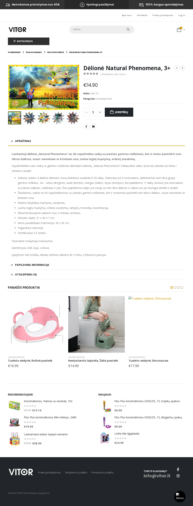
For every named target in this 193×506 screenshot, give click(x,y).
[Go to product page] (36, 324)
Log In (181, 15)
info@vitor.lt (157, 476)
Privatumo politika (102, 472)
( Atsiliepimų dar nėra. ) (113, 74)
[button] (9, 87)
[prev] (176, 68)
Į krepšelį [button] (58, 302)
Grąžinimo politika (76, 472)
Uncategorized (104, 98)
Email (93, 126)
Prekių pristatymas (162, 15)
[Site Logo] (17, 29)
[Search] (128, 29)
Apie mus (127, 15)
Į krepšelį (121, 112)
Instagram (178, 476)
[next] (182, 68)
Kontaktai (142, 15)
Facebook (86, 126)
